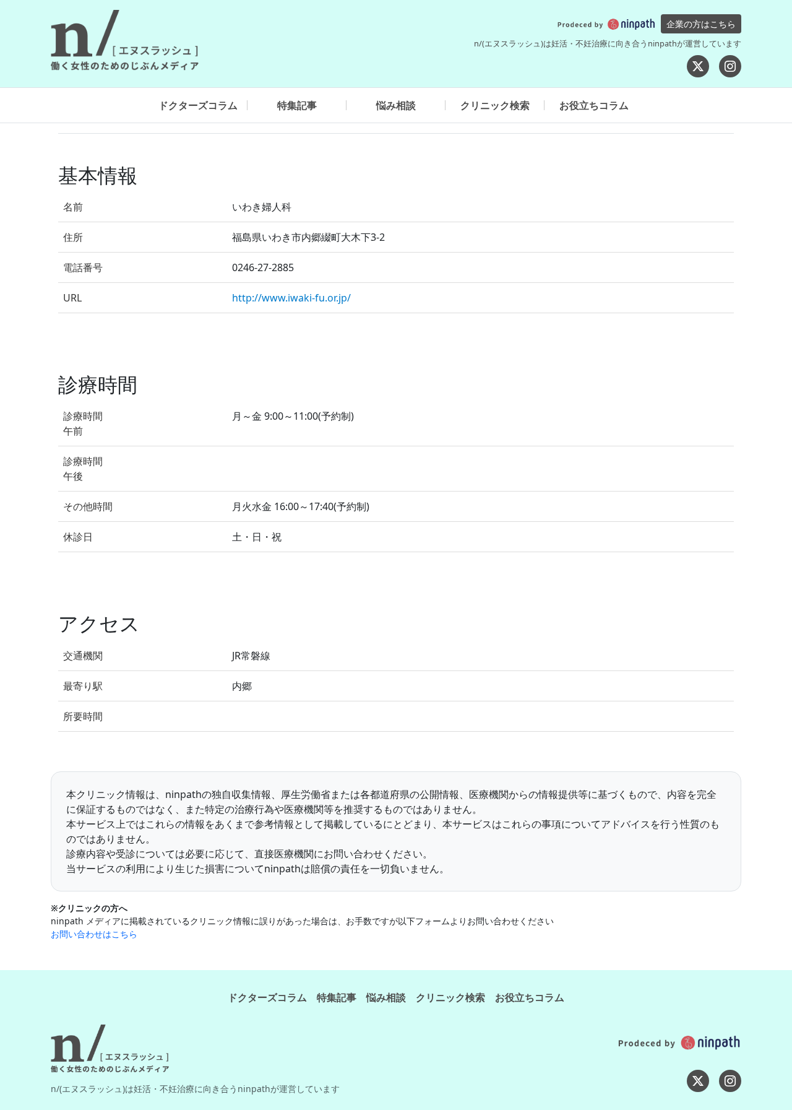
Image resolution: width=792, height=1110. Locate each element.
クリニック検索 (495, 105)
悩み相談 (396, 105)
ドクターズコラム (198, 105)
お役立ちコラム (594, 105)
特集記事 (297, 105)
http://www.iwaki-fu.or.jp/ (291, 298)
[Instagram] (730, 66)
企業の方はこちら (701, 24)
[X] (698, 66)
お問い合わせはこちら (94, 934)
